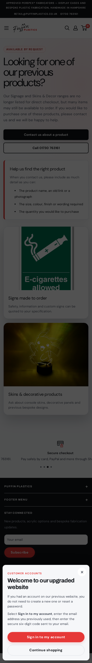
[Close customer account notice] (46, 331)
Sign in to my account (46, 637)
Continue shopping (45, 650)
